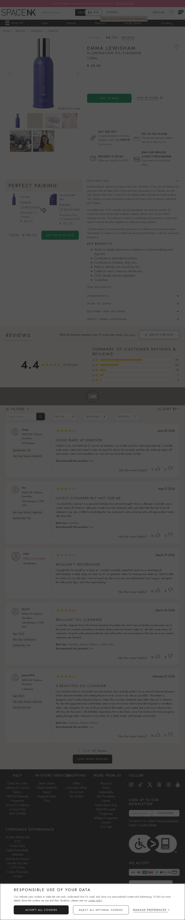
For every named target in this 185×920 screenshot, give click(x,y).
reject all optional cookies (101, 910)
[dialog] (92, 902)
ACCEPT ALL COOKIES (41, 910)
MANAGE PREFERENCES (150, 910)
